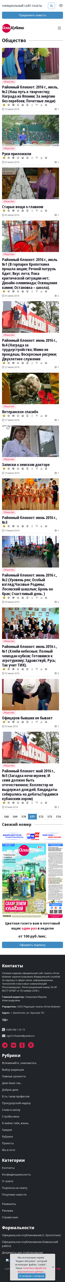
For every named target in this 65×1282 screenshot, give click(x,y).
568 (6, 816)
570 (24, 816)
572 (41, 816)
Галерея (7, 1130)
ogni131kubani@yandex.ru (20, 1035)
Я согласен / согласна (31, 1275)
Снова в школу (11, 1110)
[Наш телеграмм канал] (6, 1046)
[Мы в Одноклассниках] (24, 1046)
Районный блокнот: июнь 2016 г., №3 (29, 520)
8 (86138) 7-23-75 (15, 1029)
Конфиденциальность (16, 1174)
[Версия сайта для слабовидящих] (61, 6)
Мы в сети (8, 1150)
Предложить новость (32, 15)
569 (15, 816)
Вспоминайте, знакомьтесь (19, 1063)
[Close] (53, 1267)
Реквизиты (9, 1204)
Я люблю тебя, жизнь (15, 1123)
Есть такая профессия (15, 1096)
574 (58, 816)
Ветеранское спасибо (20, 411)
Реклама (7, 1210)
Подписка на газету (14, 1188)
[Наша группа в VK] (15, 1046)
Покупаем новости (14, 1194)
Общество (9, 81)
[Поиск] (51, 6)
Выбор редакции (13, 1069)
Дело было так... (12, 1083)
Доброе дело (10, 1090)
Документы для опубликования (22, 1252)
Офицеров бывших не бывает (27, 718)
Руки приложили (16, 153)
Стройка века (10, 1116)
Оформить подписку (33, 945)
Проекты (8, 1143)
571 (32, 816)
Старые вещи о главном (22, 206)
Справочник (10, 1217)
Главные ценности (14, 1076)
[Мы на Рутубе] (32, 1046)
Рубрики (7, 1136)
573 (50, 816)
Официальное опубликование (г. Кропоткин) (31, 1235)
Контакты (8, 1168)
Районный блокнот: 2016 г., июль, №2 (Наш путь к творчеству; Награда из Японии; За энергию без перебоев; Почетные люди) (30, 94)
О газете (7, 1181)
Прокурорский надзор (16, 1103)
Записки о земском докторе (26, 464)
